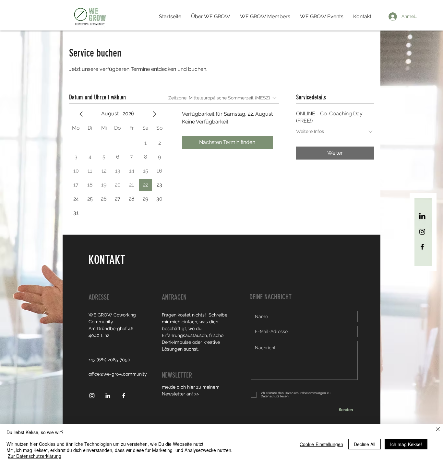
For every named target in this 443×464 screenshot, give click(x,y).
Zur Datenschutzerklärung (34, 456)
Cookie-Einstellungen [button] (321, 444)
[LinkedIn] (422, 217)
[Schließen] (438, 429)
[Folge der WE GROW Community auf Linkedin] (107, 395)
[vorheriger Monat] (81, 114)
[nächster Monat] (154, 114)
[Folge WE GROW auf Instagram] (422, 232)
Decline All (364, 444)
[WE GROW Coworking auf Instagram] (92, 395)
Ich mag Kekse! (406, 444)
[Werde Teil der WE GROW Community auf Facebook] (422, 247)
